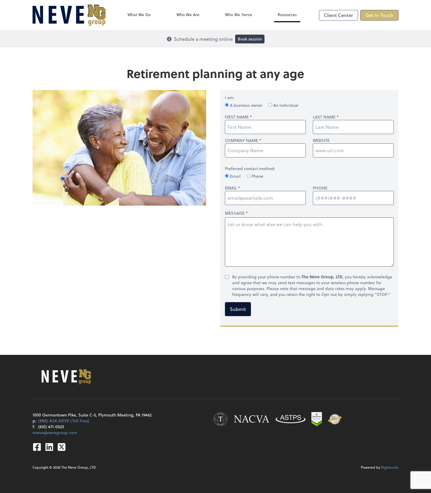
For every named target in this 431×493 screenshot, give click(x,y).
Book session (250, 39)
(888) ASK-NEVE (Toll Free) (63, 421)
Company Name (241, 140)
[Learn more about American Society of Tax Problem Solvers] (291, 419)
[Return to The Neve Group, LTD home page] (69, 15)
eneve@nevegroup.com (55, 432)
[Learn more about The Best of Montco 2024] (335, 419)
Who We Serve (238, 14)
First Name (237, 117)
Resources (287, 14)
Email (235, 176)
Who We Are (188, 14)
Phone (256, 176)
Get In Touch (379, 15)
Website (321, 140)
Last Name (324, 117)
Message (235, 213)
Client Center (338, 15)
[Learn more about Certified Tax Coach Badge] (220, 419)
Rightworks (389, 467)
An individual (285, 105)
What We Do (139, 14)
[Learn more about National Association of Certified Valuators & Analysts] (251, 419)
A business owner (246, 105)
